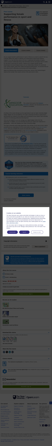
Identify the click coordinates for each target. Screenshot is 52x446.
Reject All (24, 232)
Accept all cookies (12, 232)
